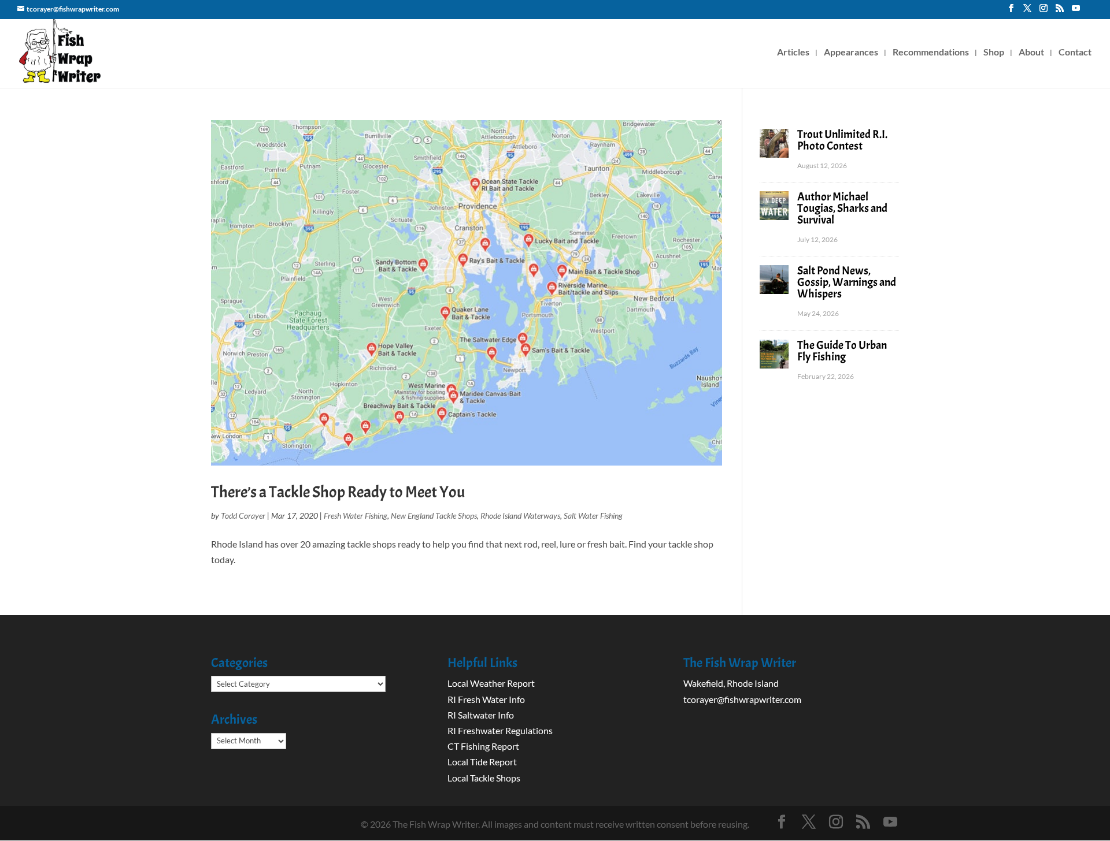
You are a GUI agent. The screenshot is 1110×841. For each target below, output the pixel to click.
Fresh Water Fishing (355, 515)
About (1031, 52)
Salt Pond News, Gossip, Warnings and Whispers (846, 282)
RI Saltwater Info (480, 714)
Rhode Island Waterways (520, 515)
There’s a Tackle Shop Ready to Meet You (338, 492)
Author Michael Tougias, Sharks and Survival (842, 208)
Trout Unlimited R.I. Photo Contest (842, 140)
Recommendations (931, 52)
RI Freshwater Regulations (500, 730)
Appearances (851, 52)
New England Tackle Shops (434, 515)
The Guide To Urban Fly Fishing (842, 351)
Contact (1075, 52)
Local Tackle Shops (483, 777)
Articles (793, 52)
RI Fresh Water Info (486, 699)
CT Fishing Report (483, 745)
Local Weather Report (491, 683)
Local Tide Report (482, 761)
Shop (993, 52)
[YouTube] (1076, 11)
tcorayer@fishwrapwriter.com (742, 699)
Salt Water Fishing (593, 515)
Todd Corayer (243, 515)
